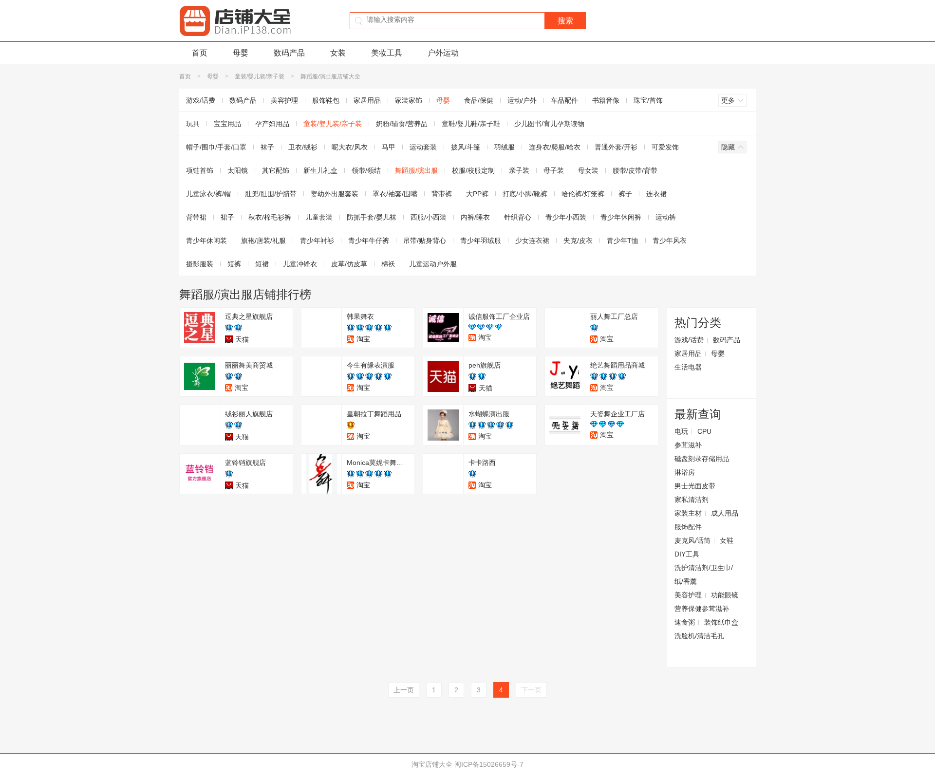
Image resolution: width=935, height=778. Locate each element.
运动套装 (423, 147)
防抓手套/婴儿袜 (371, 217)
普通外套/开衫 (616, 147)
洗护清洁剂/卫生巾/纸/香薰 (703, 574)
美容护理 (284, 100)
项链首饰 (199, 170)
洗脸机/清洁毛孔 (699, 636)
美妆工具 (386, 53)
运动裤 (665, 217)
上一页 (403, 690)
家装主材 (688, 513)
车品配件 (564, 100)
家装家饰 (408, 100)
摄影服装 (199, 264)
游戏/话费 (200, 100)
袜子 (267, 147)
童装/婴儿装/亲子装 (259, 76)
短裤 (234, 264)
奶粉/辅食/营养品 (402, 124)
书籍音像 (605, 100)
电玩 (681, 431)
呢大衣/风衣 (350, 147)
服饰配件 (688, 527)
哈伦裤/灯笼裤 (582, 194)
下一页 (531, 690)
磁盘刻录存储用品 (701, 459)
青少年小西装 (565, 217)
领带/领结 (366, 170)
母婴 (240, 53)
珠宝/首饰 (648, 100)
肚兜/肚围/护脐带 (271, 194)
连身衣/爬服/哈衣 (554, 147)
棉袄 (388, 264)
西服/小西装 (429, 217)
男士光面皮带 (694, 486)
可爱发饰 (665, 147)
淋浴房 (684, 472)
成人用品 (724, 513)
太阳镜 (237, 170)
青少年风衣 (670, 240)
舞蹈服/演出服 (416, 170)
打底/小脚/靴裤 (525, 194)
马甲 (388, 147)
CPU (704, 431)
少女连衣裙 (532, 240)
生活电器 (688, 367)
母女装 (588, 170)
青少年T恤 (622, 240)
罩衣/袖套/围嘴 (395, 194)
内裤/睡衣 (475, 217)
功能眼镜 (724, 595)
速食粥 (684, 622)
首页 (199, 53)
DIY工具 (686, 554)
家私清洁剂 (691, 499)
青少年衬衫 (317, 240)
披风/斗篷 (465, 147)
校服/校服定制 (473, 170)
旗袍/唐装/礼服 (263, 240)
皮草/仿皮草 (349, 264)
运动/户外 (522, 100)
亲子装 (519, 170)
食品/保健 (478, 100)
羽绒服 (504, 147)
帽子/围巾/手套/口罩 (216, 147)
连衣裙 (656, 194)
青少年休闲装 (206, 240)
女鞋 (726, 540)
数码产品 (289, 53)
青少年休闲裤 (620, 217)
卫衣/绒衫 (303, 147)
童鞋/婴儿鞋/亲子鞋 (471, 124)
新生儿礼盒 (320, 170)
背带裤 (441, 194)
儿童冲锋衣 (300, 264)
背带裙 (196, 217)
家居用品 (367, 100)
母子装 (553, 170)
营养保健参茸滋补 (701, 608)
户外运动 (443, 53)
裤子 (625, 194)
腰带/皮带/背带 (635, 170)
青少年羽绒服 (480, 240)
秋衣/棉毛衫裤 (269, 217)
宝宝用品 (227, 124)
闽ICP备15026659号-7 (489, 764)
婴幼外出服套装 (334, 194)
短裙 (262, 264)
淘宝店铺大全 (431, 764)
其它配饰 (275, 170)
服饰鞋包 (325, 100)
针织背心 (517, 217)
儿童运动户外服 (433, 264)
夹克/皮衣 (578, 240)
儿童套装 (319, 217)
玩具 (193, 124)
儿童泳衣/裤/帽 (208, 194)
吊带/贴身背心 (424, 240)
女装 (338, 53)
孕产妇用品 (272, 124)
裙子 (227, 217)
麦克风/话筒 (692, 540)
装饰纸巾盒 (721, 622)
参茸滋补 (688, 445)
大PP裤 (477, 194)
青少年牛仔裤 (368, 240)
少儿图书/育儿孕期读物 (549, 124)
